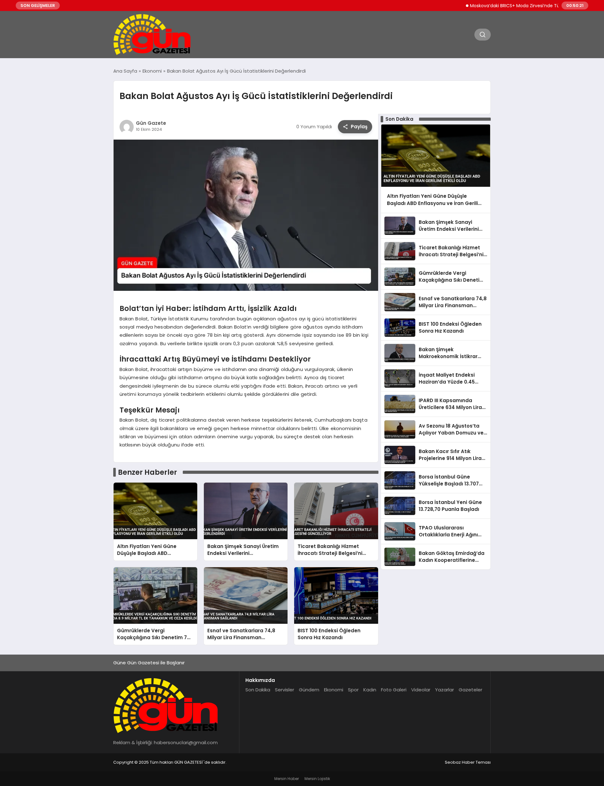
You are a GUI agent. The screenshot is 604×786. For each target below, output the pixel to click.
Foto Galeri (393, 689)
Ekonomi (333, 689)
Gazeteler (470, 689)
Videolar (420, 689)
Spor (353, 689)
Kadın (369, 689)
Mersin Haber (286, 778)
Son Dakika (257, 689)
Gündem (309, 689)
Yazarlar (444, 689)
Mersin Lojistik (317, 778)
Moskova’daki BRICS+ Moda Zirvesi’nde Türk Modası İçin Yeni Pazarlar (526, 6)
